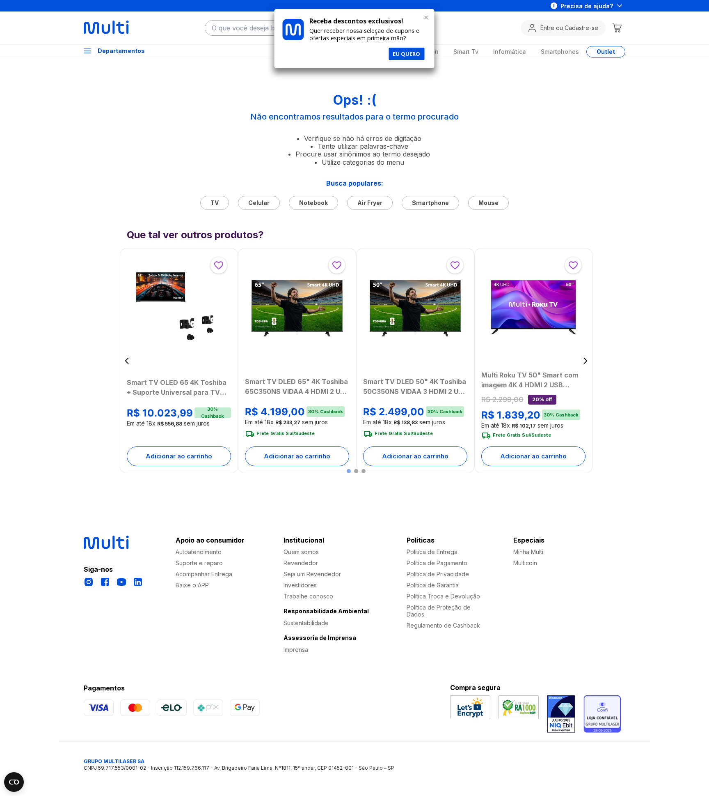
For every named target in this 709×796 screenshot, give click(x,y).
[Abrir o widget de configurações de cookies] (14, 782)
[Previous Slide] (127, 360)
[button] (349, 471)
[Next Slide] (585, 360)
